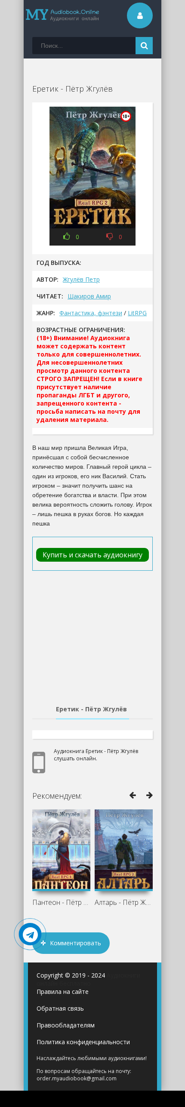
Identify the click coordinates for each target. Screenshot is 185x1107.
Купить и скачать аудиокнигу (92, 555)
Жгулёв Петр (81, 279)
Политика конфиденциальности (83, 1042)
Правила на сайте (63, 991)
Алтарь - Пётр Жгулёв (124, 902)
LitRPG (137, 313)
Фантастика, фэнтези (90, 313)
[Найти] (144, 45)
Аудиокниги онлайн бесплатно (88, 979)
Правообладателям (66, 1025)
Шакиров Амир (89, 296)
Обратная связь (60, 1008)
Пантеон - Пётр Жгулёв (61, 902)
